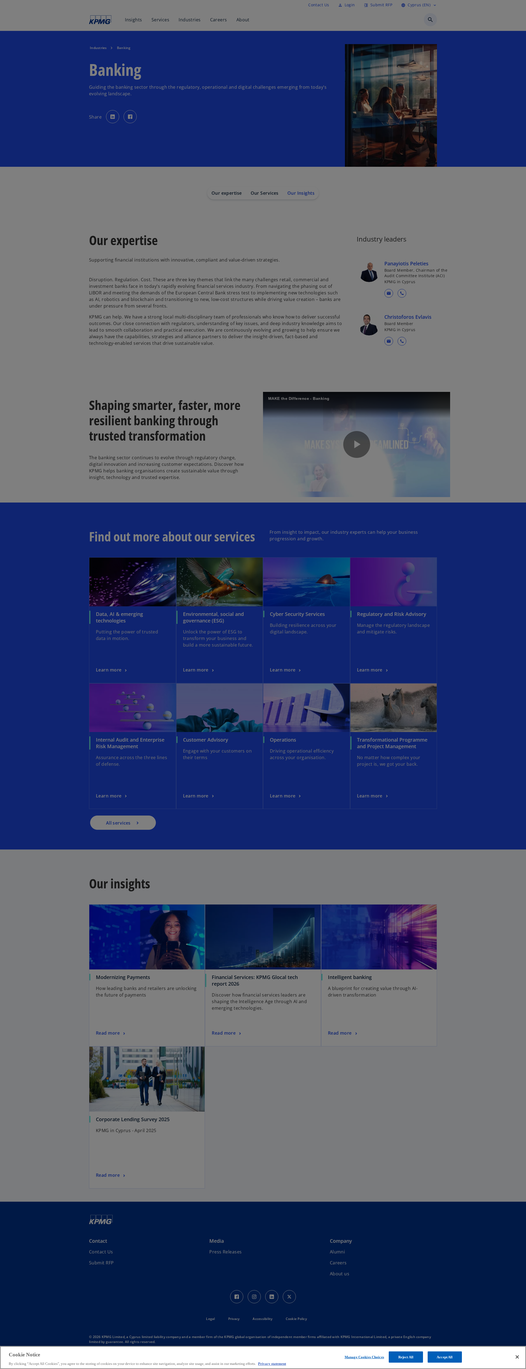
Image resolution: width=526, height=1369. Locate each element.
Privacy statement (272, 1363)
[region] (263, 1357)
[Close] (517, 1357)
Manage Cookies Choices (364, 1357)
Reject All (405, 1357)
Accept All (445, 1357)
